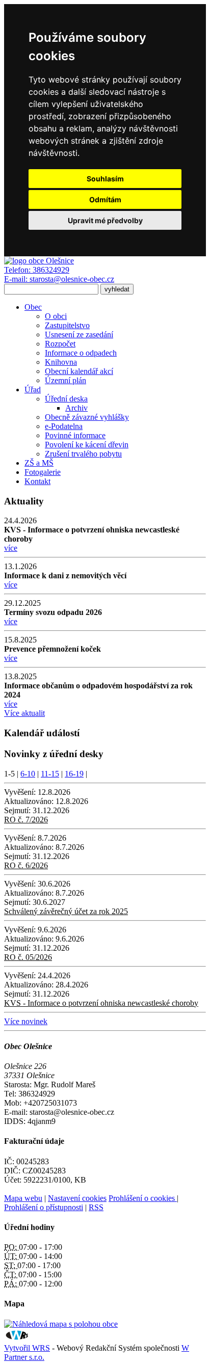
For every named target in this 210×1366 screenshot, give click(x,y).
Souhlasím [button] (105, 178)
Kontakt (37, 481)
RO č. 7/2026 (26, 819)
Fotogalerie (42, 472)
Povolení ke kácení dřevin (86, 444)
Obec (33, 307)
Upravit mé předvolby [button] (105, 220)
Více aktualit (24, 713)
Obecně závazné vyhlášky (87, 417)
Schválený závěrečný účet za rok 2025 (66, 911)
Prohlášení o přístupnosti (43, 1207)
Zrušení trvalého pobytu (83, 453)
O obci (56, 316)
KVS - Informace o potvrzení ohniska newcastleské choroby (101, 1003)
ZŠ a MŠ (39, 463)
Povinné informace (75, 435)
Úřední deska (66, 398)
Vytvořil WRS (27, 1348)
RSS (96, 1207)
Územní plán (65, 380)
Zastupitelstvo (67, 325)
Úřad (32, 389)
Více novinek (25, 1021)
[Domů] (39, 260)
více (10, 548)
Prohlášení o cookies (143, 1198)
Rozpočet (60, 343)
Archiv (76, 408)
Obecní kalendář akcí (79, 371)
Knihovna (61, 362)
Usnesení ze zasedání (79, 334)
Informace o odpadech (81, 353)
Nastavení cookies (77, 1198)
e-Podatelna (64, 426)
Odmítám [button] (105, 199)
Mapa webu (23, 1198)
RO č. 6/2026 (26, 865)
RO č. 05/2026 (28, 957)
